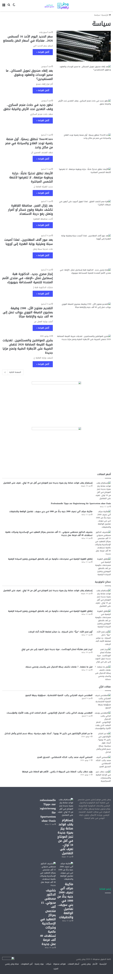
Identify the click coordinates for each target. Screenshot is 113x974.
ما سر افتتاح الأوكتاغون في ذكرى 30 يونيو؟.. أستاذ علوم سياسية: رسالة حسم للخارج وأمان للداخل (48, 733)
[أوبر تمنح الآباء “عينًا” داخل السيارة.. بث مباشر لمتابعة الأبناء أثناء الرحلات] (103, 638)
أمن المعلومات (27, 964)
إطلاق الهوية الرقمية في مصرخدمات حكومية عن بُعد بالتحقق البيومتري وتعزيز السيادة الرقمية (50, 559)
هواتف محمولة (59, 964)
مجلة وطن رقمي (12, 964)
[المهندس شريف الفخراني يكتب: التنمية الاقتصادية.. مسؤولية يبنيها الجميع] (103, 701)
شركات (48, 964)
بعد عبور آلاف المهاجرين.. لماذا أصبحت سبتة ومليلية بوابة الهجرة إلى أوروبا (28, 242)
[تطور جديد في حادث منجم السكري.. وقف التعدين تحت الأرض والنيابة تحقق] (83, 114)
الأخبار (95, 964)
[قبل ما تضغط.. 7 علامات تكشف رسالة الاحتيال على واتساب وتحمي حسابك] (103, 673)
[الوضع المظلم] (14, 6)
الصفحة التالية (15, 372)
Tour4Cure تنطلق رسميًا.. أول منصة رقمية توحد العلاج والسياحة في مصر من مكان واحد (29, 143)
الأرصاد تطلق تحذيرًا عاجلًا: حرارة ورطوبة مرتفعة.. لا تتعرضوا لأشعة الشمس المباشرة (31, 177)
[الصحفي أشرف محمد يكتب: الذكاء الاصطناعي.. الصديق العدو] (103, 762)
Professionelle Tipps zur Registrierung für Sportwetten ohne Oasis (81, 504)
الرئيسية (105, 15)
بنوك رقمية (39, 964)
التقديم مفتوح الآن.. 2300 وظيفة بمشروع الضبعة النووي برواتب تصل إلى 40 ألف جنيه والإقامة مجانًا (28, 312)
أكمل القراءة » (42, 52)
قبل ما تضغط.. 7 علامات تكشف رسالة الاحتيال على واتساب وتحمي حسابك (58, 667)
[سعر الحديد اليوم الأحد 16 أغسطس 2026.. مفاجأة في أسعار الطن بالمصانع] (83, 46)
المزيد (55, 968)
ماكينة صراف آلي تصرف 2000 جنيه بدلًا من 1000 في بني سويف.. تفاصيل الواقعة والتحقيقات (50, 511)
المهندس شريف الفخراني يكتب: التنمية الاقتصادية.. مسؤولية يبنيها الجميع (58, 695)
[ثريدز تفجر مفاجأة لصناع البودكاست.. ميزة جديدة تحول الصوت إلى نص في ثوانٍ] (103, 655)
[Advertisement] (94, 839)
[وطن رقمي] (56, 5)
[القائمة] (3, 6)
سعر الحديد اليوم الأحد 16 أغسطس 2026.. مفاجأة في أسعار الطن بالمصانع (28, 38)
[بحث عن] (8, 6)
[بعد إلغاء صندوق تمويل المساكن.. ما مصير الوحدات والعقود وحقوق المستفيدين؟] (83, 80)
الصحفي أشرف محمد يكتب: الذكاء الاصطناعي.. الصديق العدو (64, 757)
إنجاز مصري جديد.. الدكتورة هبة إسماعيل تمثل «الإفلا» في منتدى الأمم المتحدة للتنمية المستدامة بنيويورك (27, 278)
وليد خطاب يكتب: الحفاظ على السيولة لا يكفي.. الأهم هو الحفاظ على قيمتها (57, 772)
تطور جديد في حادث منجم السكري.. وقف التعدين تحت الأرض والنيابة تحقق (28, 107)
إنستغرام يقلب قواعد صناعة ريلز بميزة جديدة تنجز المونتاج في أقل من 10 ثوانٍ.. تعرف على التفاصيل (47, 483)
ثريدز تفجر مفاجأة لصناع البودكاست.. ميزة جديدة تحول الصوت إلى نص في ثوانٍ (56, 649)
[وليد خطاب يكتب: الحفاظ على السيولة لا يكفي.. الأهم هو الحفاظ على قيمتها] (103, 776)
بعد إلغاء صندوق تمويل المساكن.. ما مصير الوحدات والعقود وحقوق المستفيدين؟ (29, 75)
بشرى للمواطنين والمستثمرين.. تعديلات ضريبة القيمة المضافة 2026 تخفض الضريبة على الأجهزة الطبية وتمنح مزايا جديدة (28, 346)
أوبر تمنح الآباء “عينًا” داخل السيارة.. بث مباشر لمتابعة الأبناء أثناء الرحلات (60, 632)
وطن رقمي (85, 964)
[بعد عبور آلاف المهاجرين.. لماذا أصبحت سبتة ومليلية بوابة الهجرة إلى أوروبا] (83, 249)
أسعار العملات (73, 964)
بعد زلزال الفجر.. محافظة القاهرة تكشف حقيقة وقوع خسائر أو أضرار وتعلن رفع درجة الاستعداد (30, 210)
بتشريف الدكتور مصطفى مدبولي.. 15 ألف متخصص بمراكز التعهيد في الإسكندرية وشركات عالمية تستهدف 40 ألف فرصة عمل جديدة (48, 533)
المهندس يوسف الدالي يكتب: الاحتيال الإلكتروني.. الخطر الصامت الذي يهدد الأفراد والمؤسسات (49, 713)
